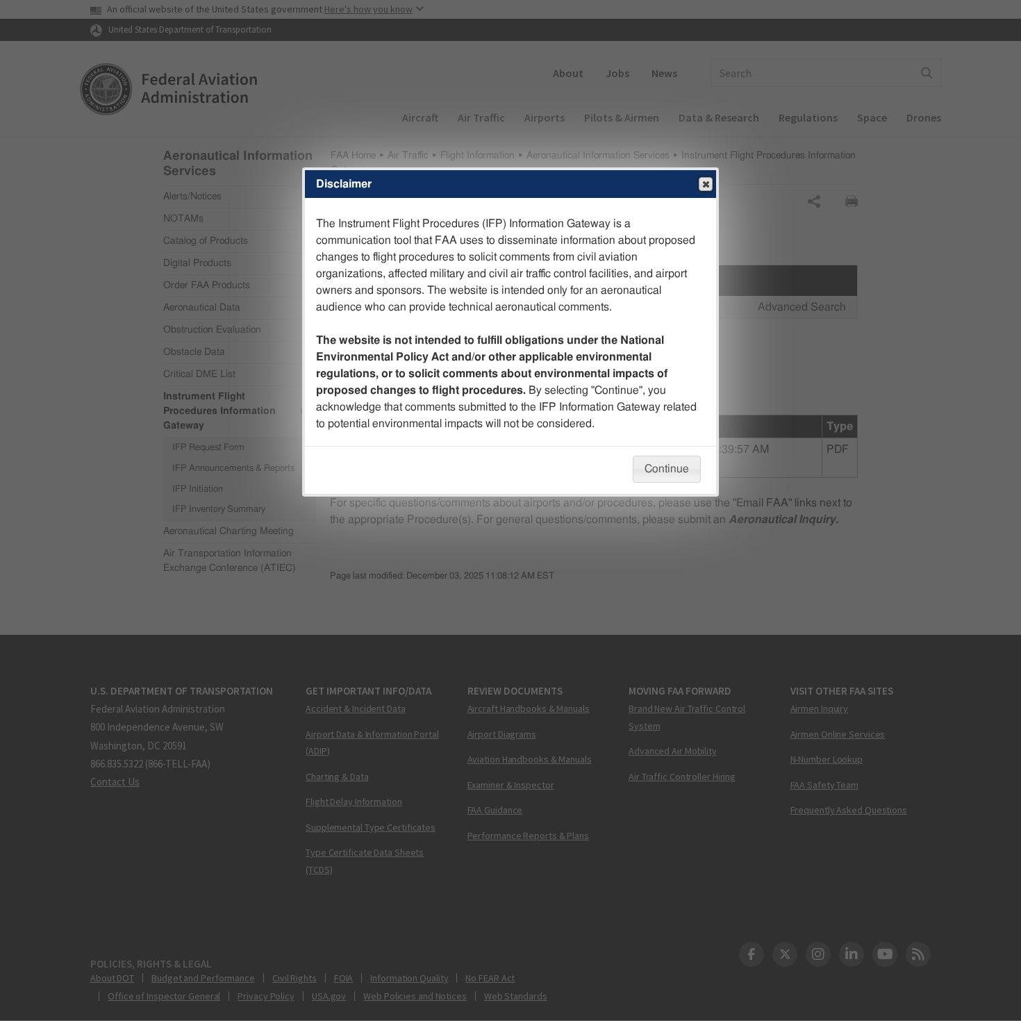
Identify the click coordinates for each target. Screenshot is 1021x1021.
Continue (667, 468)
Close (706, 184)
